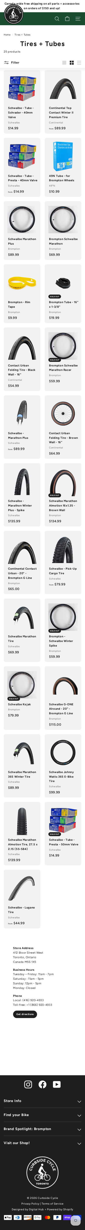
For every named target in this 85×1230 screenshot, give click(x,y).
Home (7, 34)
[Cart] (67, 18)
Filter (14, 62)
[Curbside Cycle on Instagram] (28, 1084)
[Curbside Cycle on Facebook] (42, 1084)
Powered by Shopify (60, 1209)
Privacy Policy (30, 1203)
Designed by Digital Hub (28, 1209)
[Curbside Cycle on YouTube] (57, 1084)
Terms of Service (52, 1203)
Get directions (25, 1014)
